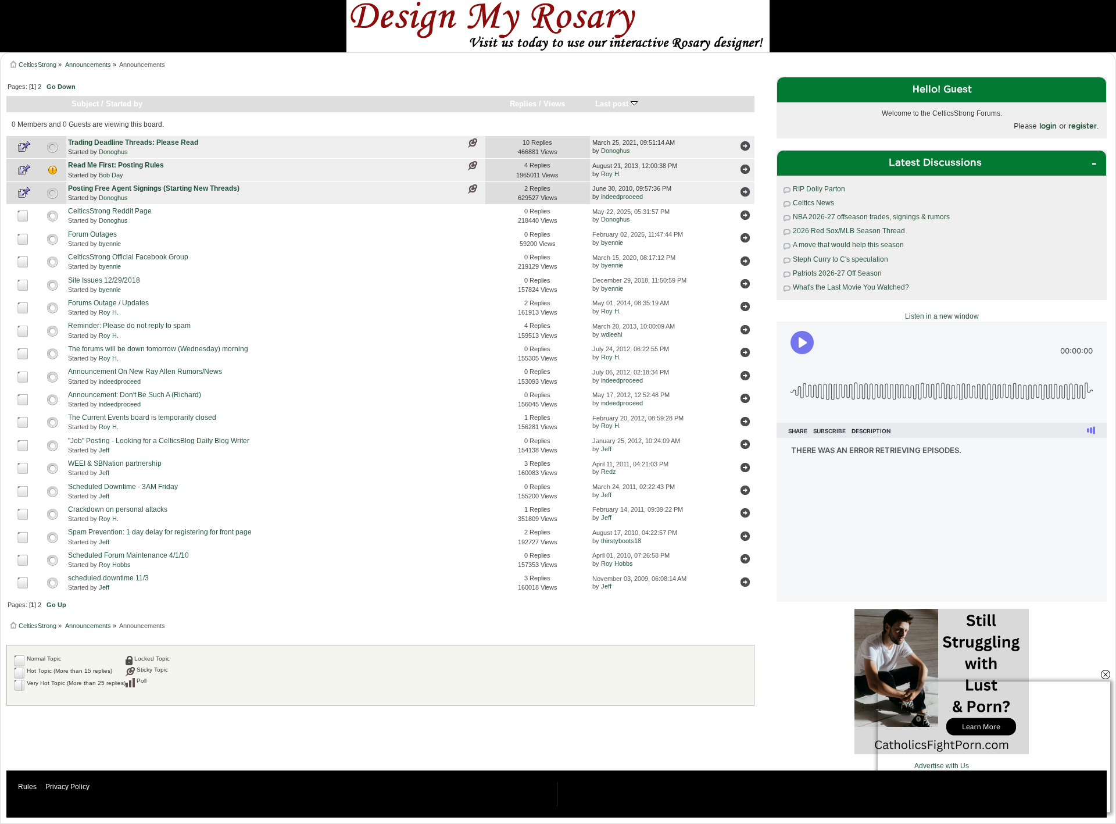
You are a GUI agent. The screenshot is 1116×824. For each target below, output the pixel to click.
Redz (608, 471)
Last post (613, 103)
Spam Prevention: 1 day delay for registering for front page (160, 532)
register (1082, 126)
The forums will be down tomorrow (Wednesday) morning (158, 349)
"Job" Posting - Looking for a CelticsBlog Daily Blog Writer (158, 441)
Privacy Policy (67, 787)
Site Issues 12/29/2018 (104, 280)
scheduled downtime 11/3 (108, 578)
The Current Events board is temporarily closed (142, 417)
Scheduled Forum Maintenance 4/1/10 (128, 555)
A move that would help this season (848, 245)
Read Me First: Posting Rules (116, 165)
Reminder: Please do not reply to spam (129, 326)
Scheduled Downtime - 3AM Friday (123, 487)
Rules (27, 787)
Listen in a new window (942, 316)
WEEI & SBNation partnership (115, 463)
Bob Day (111, 175)
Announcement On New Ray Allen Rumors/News (145, 372)
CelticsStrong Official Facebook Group (128, 257)
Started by (124, 103)
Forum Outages (92, 234)
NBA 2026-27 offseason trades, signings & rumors (871, 217)
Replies (523, 103)
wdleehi (611, 334)
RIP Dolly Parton (819, 189)
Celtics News (813, 203)
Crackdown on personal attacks (117, 509)
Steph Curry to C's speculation (840, 259)
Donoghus (113, 151)
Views (554, 103)
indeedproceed (622, 196)
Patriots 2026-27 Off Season (837, 273)
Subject (85, 103)
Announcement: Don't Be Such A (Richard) (134, 395)
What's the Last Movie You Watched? (851, 287)
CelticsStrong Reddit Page (110, 211)
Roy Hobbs (115, 564)
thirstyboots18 (621, 540)
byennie (110, 243)
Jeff (104, 450)
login (1048, 126)
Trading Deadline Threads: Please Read (133, 142)
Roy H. (611, 173)
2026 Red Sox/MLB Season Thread (849, 231)
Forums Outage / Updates (108, 303)
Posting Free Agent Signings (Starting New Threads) (153, 188)
